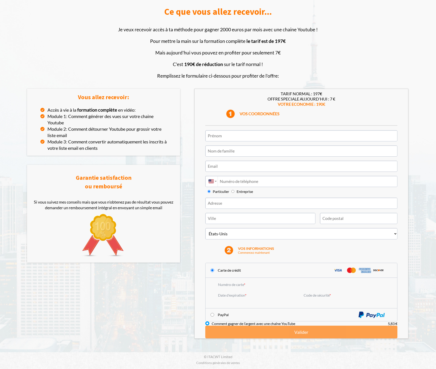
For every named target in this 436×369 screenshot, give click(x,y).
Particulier (221, 191)
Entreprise (245, 191)
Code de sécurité (316, 295)
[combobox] (211, 181)
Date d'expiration (231, 295)
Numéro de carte (231, 284)
